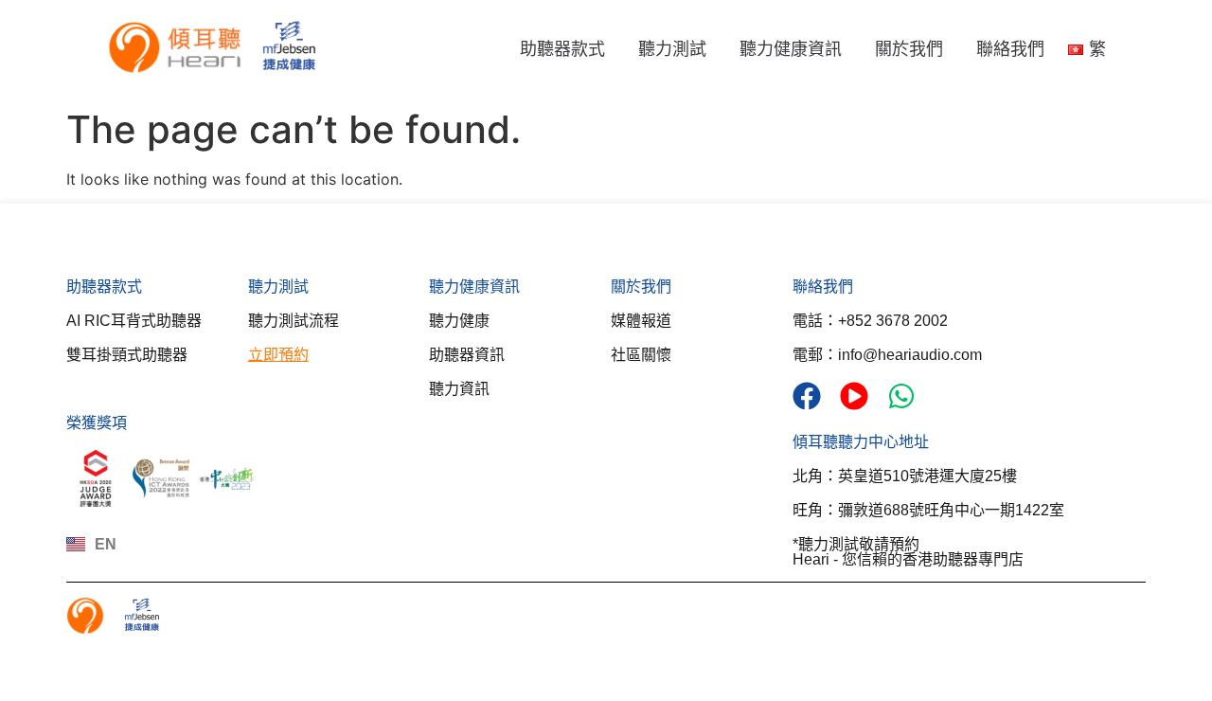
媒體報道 (641, 321)
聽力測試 (672, 49)
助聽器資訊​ (467, 355)
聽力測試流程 (293, 321)
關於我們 (909, 49)
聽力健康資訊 (791, 49)
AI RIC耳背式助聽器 (134, 321)
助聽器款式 (562, 49)
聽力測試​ (278, 287)
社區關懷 (641, 355)
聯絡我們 (1010, 49)
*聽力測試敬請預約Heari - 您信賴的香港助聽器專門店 (908, 551)
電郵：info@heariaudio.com (887, 355)
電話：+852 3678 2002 (870, 321)
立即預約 (278, 355)
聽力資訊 (459, 389)
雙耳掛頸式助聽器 (126, 355)
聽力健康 (459, 321)
